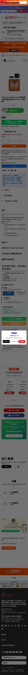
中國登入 (22, 341)
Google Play (14, 341)
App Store (7, 341)
